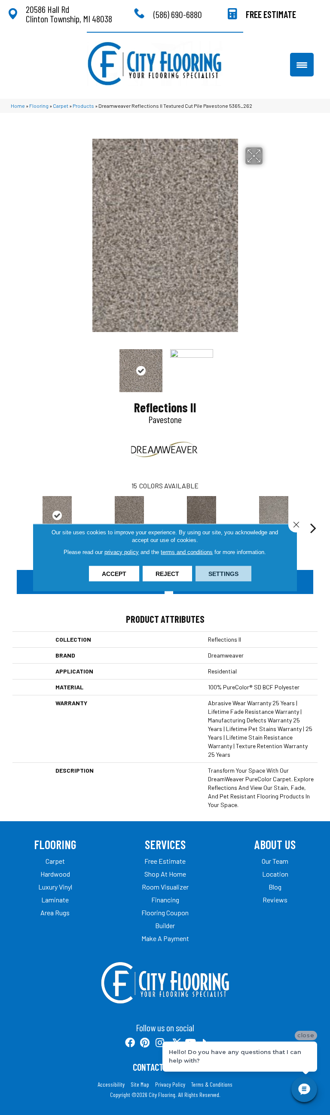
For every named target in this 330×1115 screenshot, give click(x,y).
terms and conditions (187, 552)
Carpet (60, 106)
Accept (114, 573)
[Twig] (201, 515)
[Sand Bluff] (129, 515)
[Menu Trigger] (302, 64)
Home (18, 106)
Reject (167, 573)
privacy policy (121, 552)
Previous (62, 366)
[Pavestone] (57, 515)
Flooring (39, 106)
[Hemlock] (274, 515)
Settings (223, 573)
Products (83, 106)
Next (268, 366)
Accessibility (111, 1084)
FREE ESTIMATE (271, 14)
